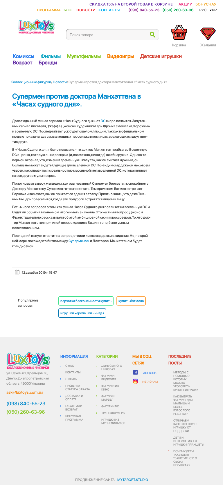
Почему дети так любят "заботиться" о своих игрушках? (185, 458)
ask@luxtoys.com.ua (24, 392)
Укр (213, 9)
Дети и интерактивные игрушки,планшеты (188, 441)
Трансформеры (113, 413)
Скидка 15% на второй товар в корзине (131, 4)
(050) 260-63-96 (177, 9)
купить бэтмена (131, 301)
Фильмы (51, 56)
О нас (69, 365)
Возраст (22, 62)
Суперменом (79, 241)
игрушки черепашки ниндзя (82, 313)
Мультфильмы (84, 56)
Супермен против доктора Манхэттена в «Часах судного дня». (76, 100)
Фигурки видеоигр (108, 377)
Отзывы (71, 379)
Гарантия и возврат (73, 407)
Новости (86, 9)
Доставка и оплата (74, 397)
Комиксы (23, 56)
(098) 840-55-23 (143, 9)
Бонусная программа (74, 417)
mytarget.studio (132, 480)
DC (103, 121)
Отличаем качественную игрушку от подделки (185, 426)
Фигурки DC (110, 406)
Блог (68, 9)
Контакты (109, 9)
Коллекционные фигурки (31, 82)
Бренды (48, 62)
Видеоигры (120, 56)
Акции (186, 4)
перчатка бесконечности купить (86, 301)
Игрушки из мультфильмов (113, 421)
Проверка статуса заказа (77, 387)
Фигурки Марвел (107, 397)
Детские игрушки (161, 56)
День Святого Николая (111, 367)
